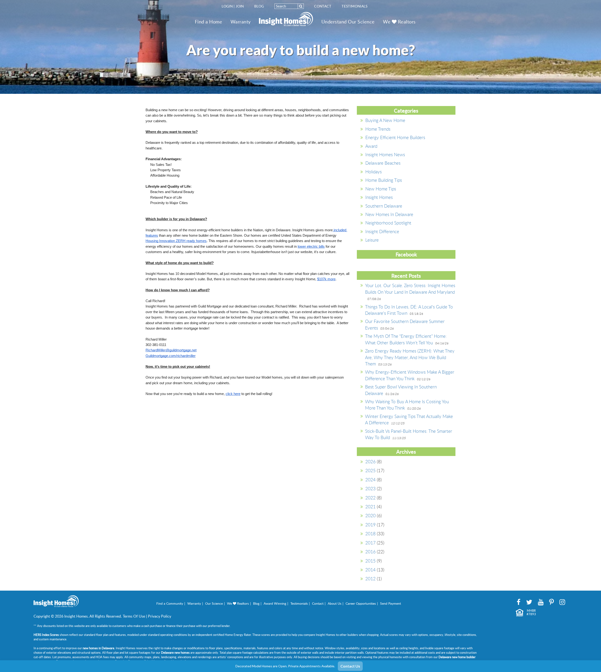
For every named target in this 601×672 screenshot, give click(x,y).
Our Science (214, 603)
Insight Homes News (385, 154)
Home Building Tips (383, 180)
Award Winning (275, 603)
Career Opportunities (361, 603)
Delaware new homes (175, 652)
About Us (334, 603)
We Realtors (399, 21)
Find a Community (169, 603)
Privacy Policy (159, 616)
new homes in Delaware (98, 648)
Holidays (373, 172)
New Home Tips (380, 189)
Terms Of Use (134, 616)
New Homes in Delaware (389, 214)
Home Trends (377, 129)
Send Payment (390, 603)
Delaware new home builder (457, 657)
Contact (322, 6)
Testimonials (355, 6)
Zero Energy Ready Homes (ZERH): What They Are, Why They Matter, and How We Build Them (410, 357)
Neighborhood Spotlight (388, 223)
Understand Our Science (348, 21)
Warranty (241, 21)
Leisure (372, 240)
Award (371, 146)
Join (240, 6)
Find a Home (208, 21)
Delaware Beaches (383, 163)
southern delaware (383, 206)
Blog (259, 6)
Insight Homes (379, 197)
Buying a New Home (385, 120)
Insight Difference (382, 231)
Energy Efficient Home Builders (395, 137)
